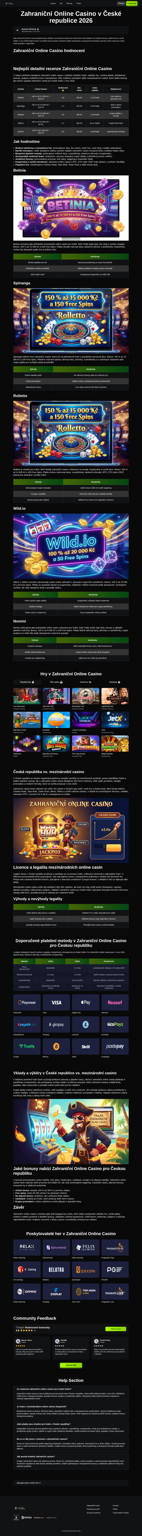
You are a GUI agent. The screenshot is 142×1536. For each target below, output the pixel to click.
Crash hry (84, 682)
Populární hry (25, 682)
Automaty (113, 682)
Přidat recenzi (116, 1329)
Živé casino (54, 682)
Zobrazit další (71, 1365)
